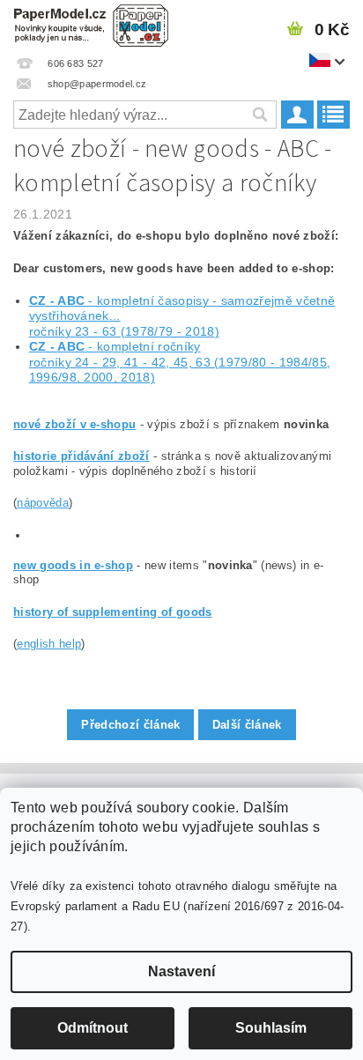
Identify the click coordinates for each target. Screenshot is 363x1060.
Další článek (247, 724)
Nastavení (181, 971)
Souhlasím (271, 1027)
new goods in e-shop (73, 565)
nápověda (43, 502)
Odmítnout (92, 1027)
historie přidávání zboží (81, 456)
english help (49, 643)
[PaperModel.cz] (90, 23)
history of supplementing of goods (112, 612)
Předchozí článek (130, 724)
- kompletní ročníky (115, 346)
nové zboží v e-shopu (74, 424)
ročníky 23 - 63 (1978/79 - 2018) (124, 331)
